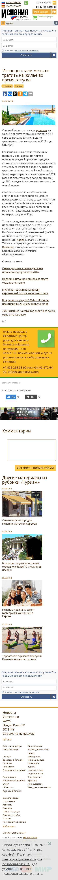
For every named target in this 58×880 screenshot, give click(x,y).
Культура (32, 780)
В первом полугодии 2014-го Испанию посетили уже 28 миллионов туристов (25, 302)
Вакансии (7, 808)
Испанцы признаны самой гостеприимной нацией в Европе (18, 613)
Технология (8, 766)
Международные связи (39, 787)
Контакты (8, 804)
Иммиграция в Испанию (14, 821)
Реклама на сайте (11, 815)
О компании (42, 2)
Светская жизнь (11, 749)
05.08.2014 (7, 624)
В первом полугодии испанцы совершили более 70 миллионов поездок (22, 567)
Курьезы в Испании (12, 790)
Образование (35, 777)
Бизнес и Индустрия (12, 746)
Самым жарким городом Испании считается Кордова (19, 522)
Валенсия (7, 247)
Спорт (6, 783)
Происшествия (35, 783)
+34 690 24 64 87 (13, 2)
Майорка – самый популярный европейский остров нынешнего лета (25, 291)
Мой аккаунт (9, 826)
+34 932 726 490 (30, 837)
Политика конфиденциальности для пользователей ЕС (22, 859)
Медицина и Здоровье (14, 780)
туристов (41, 130)
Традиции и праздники (14, 770)
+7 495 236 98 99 (14, 367)
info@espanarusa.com (23, 372)
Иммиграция (34, 756)
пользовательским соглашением (27, 50)
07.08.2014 (7, 488)
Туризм (9, 23)
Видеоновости (35, 746)
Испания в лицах (36, 759)
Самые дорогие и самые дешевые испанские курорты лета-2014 (22, 270)
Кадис (20, 239)
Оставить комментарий (35, 468)
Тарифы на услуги (11, 811)
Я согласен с (22, 50)
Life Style (7, 756)
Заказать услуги (46, 16)
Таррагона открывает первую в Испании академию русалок (22, 657)
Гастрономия (9, 777)
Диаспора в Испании (13, 759)
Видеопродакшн (11, 797)
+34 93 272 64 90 (13, 6)
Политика (7, 763)
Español (54, 2)
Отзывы (7, 818)
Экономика (33, 763)
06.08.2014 (7, 577)
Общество (8, 787)
